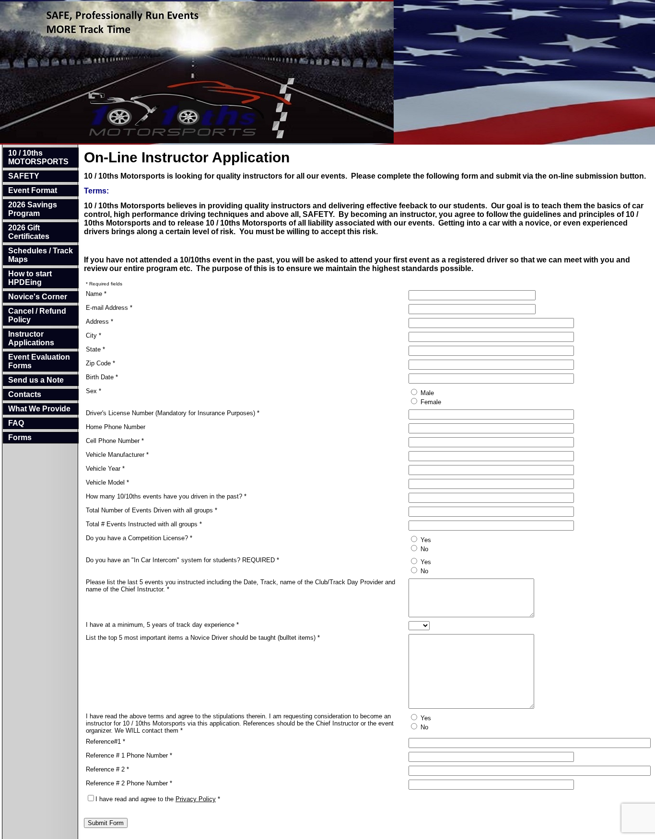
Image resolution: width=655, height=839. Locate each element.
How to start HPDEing (30, 278)
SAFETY (23, 176)
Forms (20, 437)
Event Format (32, 190)
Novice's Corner (37, 297)
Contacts (24, 394)
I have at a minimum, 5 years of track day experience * (162, 624)
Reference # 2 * (107, 769)
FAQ (16, 423)
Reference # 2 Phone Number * (129, 783)
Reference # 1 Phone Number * (129, 755)
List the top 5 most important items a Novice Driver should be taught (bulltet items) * (203, 637)
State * (95, 349)
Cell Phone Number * (115, 440)
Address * (99, 321)
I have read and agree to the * (157, 799)
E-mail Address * (109, 307)
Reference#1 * (105, 741)
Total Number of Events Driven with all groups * (151, 510)
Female (430, 402)
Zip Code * (100, 363)
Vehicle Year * (105, 468)
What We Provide (39, 409)
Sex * (93, 391)
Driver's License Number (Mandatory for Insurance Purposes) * (172, 413)
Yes (425, 540)
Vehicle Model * (107, 482)
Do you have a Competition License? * (139, 538)
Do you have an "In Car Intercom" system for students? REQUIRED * (182, 560)
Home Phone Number (115, 427)
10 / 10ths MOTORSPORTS (38, 157)
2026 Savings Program (32, 209)
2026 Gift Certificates (28, 232)
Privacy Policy (195, 799)
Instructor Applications (31, 338)
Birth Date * (102, 377)
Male (426, 393)
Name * (96, 293)
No (423, 549)
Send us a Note (36, 380)
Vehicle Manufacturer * (117, 454)
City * (93, 335)
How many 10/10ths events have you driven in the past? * (166, 496)
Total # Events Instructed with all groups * (144, 524)
